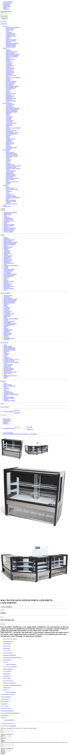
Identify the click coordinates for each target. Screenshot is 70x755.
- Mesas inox (6, 226)
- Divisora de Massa (7, 259)
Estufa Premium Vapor (11, 75)
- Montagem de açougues (8, 229)
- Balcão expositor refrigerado (9, 243)
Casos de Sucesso (7, 2)
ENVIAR (2, 741)
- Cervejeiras (6, 310)
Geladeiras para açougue (11, 39)
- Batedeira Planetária (8, 247)
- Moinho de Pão (7, 285)
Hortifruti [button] (3, 381)
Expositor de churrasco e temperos (13, 165)
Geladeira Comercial (10, 138)
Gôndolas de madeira (10, 174)
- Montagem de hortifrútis (8, 398)
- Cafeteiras (5, 249)
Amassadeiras (9, 50)
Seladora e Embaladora (11, 45)
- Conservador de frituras (8, 313)
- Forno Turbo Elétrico (8, 270)
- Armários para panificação (9, 239)
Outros (4, 205)
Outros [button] (2, 403)
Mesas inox (8, 42)
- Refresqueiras (6, 287)
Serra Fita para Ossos (10, 47)
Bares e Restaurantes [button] (5, 293)
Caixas (7, 31)
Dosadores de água (10, 72)
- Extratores (5, 266)
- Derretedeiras (6, 258)
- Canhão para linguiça (8, 218)
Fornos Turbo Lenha (10, 88)
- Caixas (5, 215)
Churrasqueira (9, 121)
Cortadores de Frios (10, 34)
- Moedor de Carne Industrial (9, 228)
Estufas (7, 76)
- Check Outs (6, 357)
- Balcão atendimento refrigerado (10, 242)
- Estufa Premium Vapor (8, 263)
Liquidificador (9, 140)
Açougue (5, 26)
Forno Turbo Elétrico (10, 82)
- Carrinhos (5, 354)
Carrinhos (8, 160)
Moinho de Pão (9, 97)
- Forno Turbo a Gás (7, 271)
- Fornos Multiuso (7, 272)
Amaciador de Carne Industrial (12, 27)
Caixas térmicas (9, 62)
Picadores (8, 145)
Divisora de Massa (10, 71)
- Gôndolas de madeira (8, 368)
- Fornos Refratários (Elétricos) (10, 274)
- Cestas (5, 356)
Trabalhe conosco (7, 6)
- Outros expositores (7, 373)
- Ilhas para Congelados (8, 225)
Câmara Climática (10, 69)
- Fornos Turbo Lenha (8, 276)
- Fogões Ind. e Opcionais (8, 269)
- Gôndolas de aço (7, 367)
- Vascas (5, 290)
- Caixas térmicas (7, 250)
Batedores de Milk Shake (11, 111)
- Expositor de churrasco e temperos (11, 359)
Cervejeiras (8, 119)
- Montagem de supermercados (10, 371)
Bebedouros (8, 60)
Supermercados (6, 149)
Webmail (5, 7)
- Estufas (5, 264)
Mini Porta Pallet (9, 176)
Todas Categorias (7, 206)
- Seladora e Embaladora (8, 230)
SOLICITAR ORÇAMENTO (6, 606)
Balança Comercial (10, 28)
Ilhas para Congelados (11, 40)
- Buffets (5, 305)
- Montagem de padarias (8, 286)
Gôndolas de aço (9, 173)
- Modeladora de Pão (7, 283)
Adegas (7, 49)
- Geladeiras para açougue (8, 224)
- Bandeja (5, 245)
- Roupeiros (5, 376)
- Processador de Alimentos (9, 338)
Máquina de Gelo (10, 143)
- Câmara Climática (7, 256)
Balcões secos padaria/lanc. (12, 56)
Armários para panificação (11, 51)
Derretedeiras (9, 70)
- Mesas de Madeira (7, 333)
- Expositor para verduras (8, 393)
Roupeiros (8, 183)
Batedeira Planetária (10, 59)
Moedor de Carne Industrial (12, 43)
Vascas (7, 102)
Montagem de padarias (11, 98)
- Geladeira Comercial (8, 329)
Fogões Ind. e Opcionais (11, 81)
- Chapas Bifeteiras (7, 253)
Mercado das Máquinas (11, 664)
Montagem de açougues (11, 44)
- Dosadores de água (7, 260)
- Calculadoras (6, 217)
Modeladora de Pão (10, 96)
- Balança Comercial (7, 213)
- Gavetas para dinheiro (8, 364)
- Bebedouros (6, 248)
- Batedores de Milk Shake (9, 302)
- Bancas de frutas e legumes (9, 349)
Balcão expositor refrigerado (12, 55)
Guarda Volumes (9, 171)
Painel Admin (6, 9)
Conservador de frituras (11, 122)
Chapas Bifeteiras (10, 65)
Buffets (7, 114)
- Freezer (5, 223)
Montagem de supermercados (12, 178)
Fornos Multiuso (9, 84)
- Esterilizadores (6, 261)
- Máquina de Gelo (7, 334)
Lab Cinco (13, 725)
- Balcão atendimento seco (9, 347)
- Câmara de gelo (7, 315)
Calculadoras (9, 32)
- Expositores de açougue (8, 220)
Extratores (8, 78)
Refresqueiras (9, 99)
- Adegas (5, 237)
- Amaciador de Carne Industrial (10, 212)
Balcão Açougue (9, 29)
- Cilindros (5, 254)
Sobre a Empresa (7, 4)
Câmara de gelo (9, 124)
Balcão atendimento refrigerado (13, 54)
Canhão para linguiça (10, 33)
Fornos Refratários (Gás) (11, 87)
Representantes (6, 5)
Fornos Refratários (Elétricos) (12, 86)
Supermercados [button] (4, 342)
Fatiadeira (8, 80)
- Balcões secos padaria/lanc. (9, 244)
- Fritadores (5, 280)
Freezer (7, 38)
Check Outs (8, 163)
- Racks (5, 374)
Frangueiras (8, 37)
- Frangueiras (6, 222)
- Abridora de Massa (7, 295)
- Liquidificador (6, 330)
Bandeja (8, 58)
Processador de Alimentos (11, 147)
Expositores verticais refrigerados (13, 77)
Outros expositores (10, 179)
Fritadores (8, 92)
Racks (7, 180)
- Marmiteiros (6, 332)
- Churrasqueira (6, 312)
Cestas (7, 162)
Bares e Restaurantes (7, 103)
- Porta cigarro (6, 337)
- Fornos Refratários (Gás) (9, 275)
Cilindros (8, 66)
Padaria (4, 48)
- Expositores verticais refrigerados (10, 265)
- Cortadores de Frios (7, 219)
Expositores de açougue (11, 35)
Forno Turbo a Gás (10, 83)
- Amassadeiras (6, 238)
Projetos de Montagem (8, 1)
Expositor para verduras (11, 196)
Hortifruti (5, 185)
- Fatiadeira (5, 267)
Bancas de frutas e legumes (12, 156)
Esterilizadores (9, 73)
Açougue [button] (3, 209)
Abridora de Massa (10, 104)
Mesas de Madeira (10, 142)
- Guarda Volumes (7, 365)
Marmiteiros (8, 141)
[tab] (35, 210)
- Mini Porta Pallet (7, 370)
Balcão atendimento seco (11, 153)
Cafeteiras (8, 61)
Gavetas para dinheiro (10, 170)
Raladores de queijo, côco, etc (12, 181)
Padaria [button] (2, 235)
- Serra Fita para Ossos (8, 231)
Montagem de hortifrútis (11, 201)
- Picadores (5, 335)
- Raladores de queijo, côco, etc (10, 375)
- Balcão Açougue (7, 214)
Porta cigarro (9, 146)
